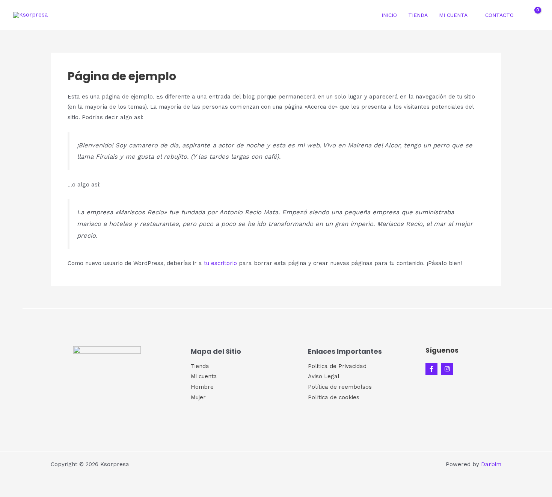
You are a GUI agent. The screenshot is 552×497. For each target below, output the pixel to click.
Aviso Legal (323, 376)
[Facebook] (431, 369)
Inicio (389, 15)
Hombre (202, 386)
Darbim (491, 464)
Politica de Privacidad (337, 366)
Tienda (418, 15)
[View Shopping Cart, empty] (533, 15)
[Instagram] (447, 369)
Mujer (198, 397)
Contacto (499, 15)
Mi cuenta (453, 15)
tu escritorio (220, 263)
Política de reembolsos (340, 386)
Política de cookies (333, 397)
